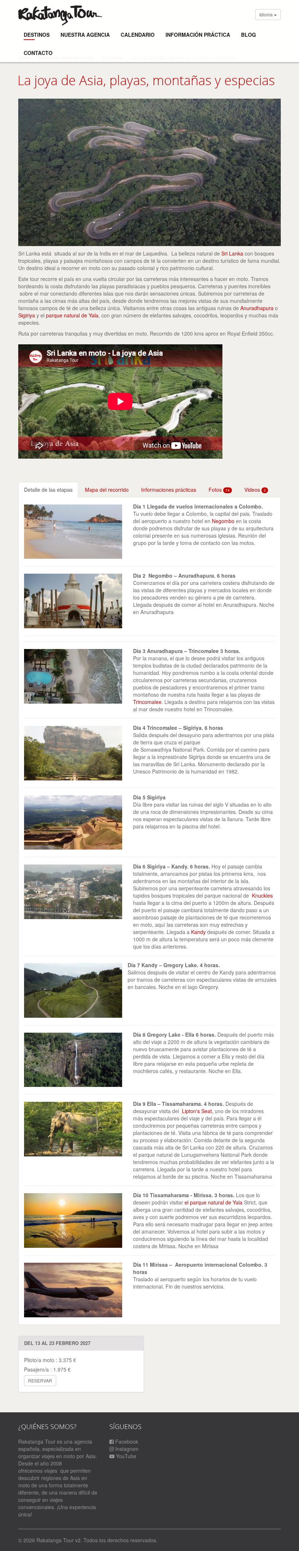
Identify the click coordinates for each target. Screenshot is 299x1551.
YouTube (125, 1456)
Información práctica (198, 34)
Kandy (199, 931)
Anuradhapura (256, 308)
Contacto (38, 52)
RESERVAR (40, 1380)
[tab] (48, 489)
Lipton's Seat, (198, 1111)
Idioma (266, 14)
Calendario (138, 34)
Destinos (37, 34)
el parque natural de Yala (214, 1202)
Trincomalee (147, 701)
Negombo (223, 521)
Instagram (126, 1448)
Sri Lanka (232, 253)
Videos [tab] (255, 489)
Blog (248, 34)
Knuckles (262, 895)
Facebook (126, 1441)
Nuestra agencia (85, 34)
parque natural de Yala (72, 315)
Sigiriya (26, 315)
